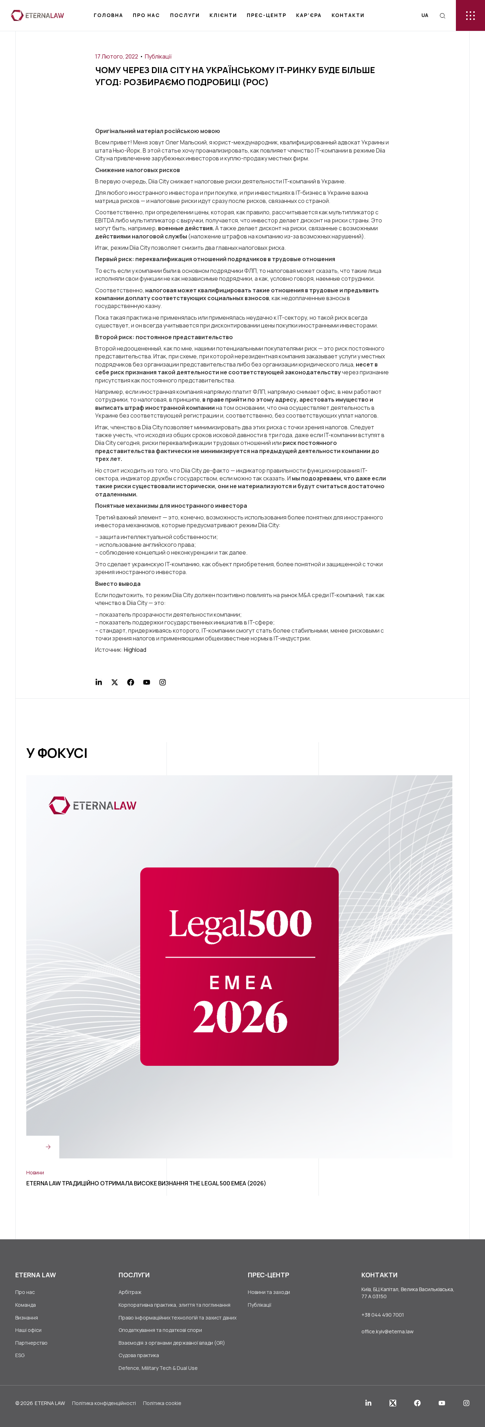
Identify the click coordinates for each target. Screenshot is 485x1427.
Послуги (185, 15)
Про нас (146, 15)
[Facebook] (130, 682)
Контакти (348, 15)
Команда (25, 1304)
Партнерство (31, 1342)
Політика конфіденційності (104, 1403)
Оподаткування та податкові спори (160, 1330)
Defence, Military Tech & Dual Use (158, 1368)
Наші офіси (28, 1330)
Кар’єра (309, 15)
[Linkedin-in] (98, 682)
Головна (108, 15)
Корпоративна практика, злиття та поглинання (174, 1304)
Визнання (26, 1317)
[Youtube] (146, 682)
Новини (35, 1172)
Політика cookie (162, 1403)
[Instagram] (162, 682)
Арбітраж (130, 1292)
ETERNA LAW (50, 1403)
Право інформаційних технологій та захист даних (177, 1317)
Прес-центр (267, 15)
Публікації (158, 56)
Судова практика (139, 1355)
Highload (135, 650)
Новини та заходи (269, 1292)
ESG (19, 1355)
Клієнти (223, 15)
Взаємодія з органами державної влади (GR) (172, 1342)
